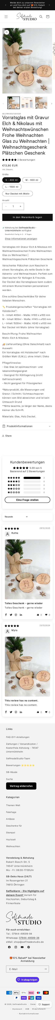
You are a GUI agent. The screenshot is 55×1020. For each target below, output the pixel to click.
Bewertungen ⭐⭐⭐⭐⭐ (20, 765)
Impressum (17, 1009)
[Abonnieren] (45, 969)
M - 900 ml (32, 180)
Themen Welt (13, 805)
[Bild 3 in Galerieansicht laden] (41, 103)
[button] (6, 16)
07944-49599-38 (29, 937)
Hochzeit (11, 839)
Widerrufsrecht (39, 1009)
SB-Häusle (11, 772)
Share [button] (8, 435)
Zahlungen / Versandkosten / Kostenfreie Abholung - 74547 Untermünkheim (22, 748)
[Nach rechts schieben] (51, 103)
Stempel (10, 832)
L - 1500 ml (12, 186)
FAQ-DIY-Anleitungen (17, 737)
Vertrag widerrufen (21, 786)
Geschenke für (14, 825)
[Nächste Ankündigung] (49, 5)
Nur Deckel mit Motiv (18, 193)
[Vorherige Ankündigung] (5, 5)
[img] (12, 528)
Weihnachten (13, 846)
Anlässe (10, 819)
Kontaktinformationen (29, 1014)
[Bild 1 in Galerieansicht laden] (13, 103)
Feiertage (11, 812)
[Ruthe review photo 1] (27, 569)
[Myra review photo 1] (27, 667)
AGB (27, 1009)
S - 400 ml (12, 180)
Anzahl (5, 200)
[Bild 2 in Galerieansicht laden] (27, 103)
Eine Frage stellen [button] (27, 499)
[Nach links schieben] (3, 103)
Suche (9, 779)
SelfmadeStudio (20, 1004)
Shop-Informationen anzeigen (21, 238)
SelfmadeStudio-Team (18, 758)
